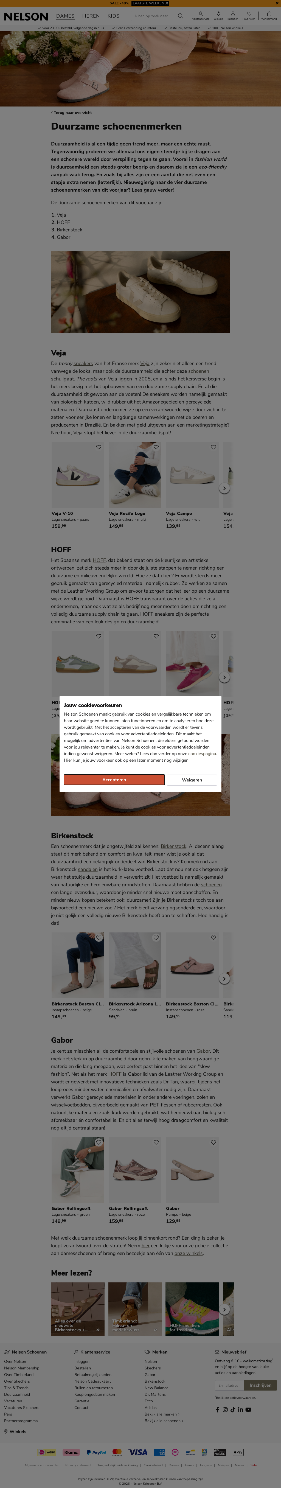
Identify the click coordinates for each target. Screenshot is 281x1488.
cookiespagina (202, 754)
